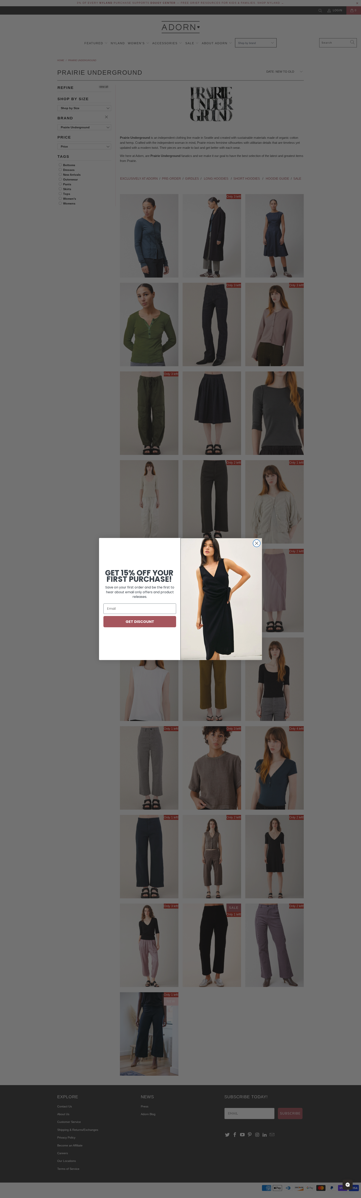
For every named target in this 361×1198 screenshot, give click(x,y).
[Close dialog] (256, 543)
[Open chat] (348, 1185)
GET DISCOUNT (140, 621)
